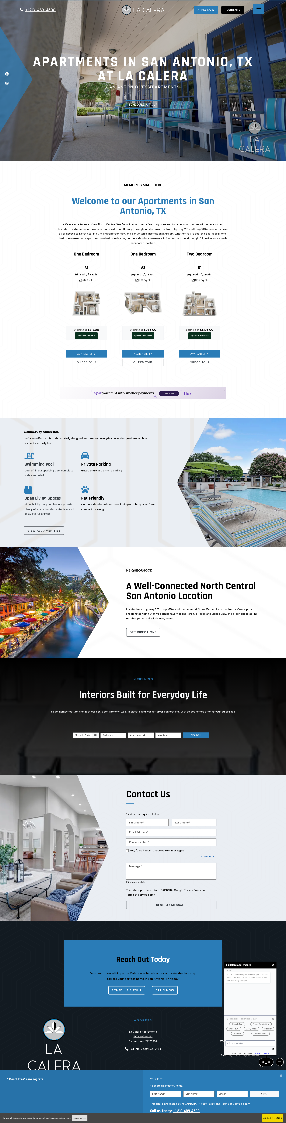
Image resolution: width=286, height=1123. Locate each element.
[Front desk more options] (280, 1062)
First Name (158, 1093)
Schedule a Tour (127, 990)
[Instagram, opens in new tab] (6, 84)
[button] (266, 1062)
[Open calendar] (95, 735)
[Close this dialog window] (273, 965)
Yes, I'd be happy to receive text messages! (157, 850)
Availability (91, 353)
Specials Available (86, 335)
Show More (208, 856)
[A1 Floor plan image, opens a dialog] (86, 303)
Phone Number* (139, 842)
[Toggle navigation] (258, 9)
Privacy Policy (192, 890)
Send (264, 1093)
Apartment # (137, 735)
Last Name (192, 1093)
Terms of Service (136, 894)
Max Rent (162, 735)
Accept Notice (272, 1117)
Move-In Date (82, 735)
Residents (234, 9)
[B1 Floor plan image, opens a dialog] (199, 303)
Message (136, 866)
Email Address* (138, 832)
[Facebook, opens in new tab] (6, 74)
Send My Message (171, 905)
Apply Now (208, 9)
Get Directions (143, 632)
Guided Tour (92, 362)
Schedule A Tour (143, 104)
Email (222, 1093)
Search (196, 735)
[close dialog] (281, 1075)
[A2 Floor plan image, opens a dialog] (143, 303)
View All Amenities (44, 531)
